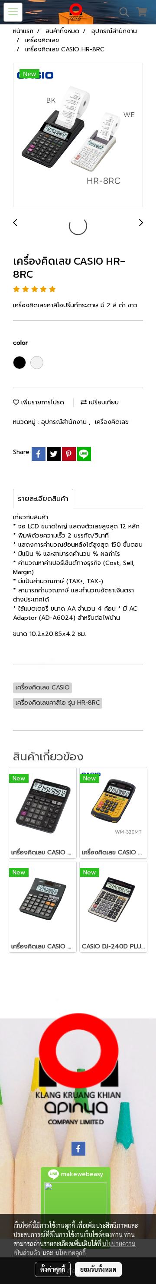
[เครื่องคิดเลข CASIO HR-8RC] (78, 135)
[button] (121, 12)
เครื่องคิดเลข (112, 422)
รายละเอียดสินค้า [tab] (43, 499)
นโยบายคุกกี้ (70, 1253)
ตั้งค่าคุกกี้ (52, 1269)
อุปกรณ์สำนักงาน (65, 422)
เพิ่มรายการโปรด (41, 402)
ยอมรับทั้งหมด (98, 1269)
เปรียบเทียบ (103, 402)
